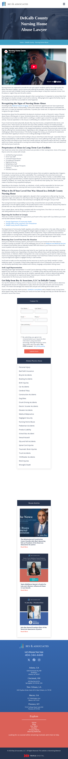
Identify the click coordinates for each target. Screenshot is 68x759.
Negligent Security (25, 418)
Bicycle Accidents (25, 375)
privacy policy (40, 346)
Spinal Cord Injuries (26, 445)
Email (22, 317)
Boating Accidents (25, 379)
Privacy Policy (34, 730)
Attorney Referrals (34, 731)
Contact (34, 728)
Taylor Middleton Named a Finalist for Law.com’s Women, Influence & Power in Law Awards (33, 586)
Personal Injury (24, 367)
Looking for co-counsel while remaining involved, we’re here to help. (34, 735)
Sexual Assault (24, 437)
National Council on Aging (20, 106)
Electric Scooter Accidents (28, 406)
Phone (37, 317)
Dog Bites (22, 398)
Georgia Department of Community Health (19, 221)
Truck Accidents (25, 453)
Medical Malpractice (26, 414)
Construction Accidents (27, 394)
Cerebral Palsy (24, 391)
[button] (29, 660)
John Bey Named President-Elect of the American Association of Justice (34, 628)
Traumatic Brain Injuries (28, 449)
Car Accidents (24, 387)
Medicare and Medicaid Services (56, 243)
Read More (25, 547)
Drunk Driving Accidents (28, 402)
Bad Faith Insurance (26, 371)
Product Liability (25, 430)
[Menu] (64, 4)
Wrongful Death (25, 465)
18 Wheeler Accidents (27, 457)
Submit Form (34, 351)
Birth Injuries (24, 383)
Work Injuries (24, 461)
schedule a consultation (35, 289)
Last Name (38, 308)
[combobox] (37, 320)
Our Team (34, 726)
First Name (24, 308)
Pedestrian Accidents (27, 426)
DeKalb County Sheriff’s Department (17, 225)
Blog (34, 724)
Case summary (25, 324)
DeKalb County (29, 42)
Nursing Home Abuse (27, 422)
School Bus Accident (26, 433)
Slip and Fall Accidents (27, 441)
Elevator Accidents (26, 410)
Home (22, 42)
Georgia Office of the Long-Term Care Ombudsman (21, 223)
